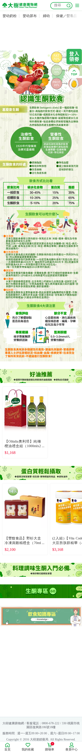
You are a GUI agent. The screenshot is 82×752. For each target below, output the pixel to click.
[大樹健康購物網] (19, 5)
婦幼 (46, 16)
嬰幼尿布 (30, 16)
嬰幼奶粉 (10, 16)
